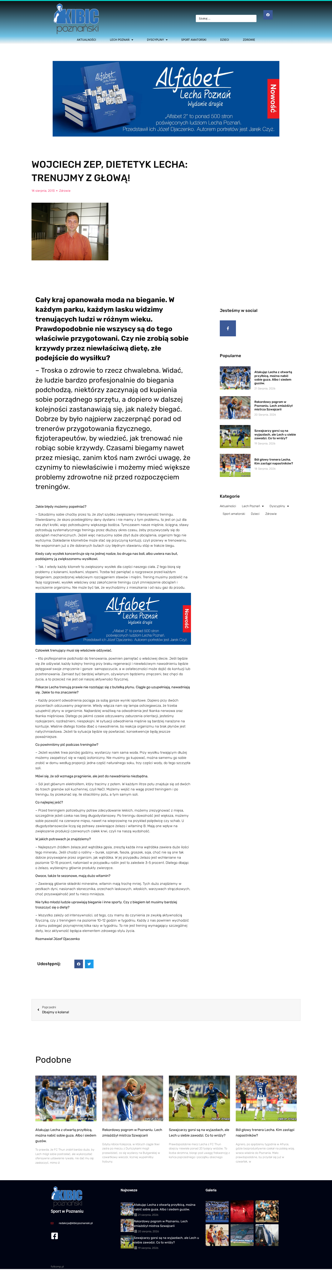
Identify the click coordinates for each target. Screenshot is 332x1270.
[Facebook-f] (228, 328)
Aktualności (86, 40)
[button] (78, 964)
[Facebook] (268, 14)
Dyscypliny (155, 40)
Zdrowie (249, 40)
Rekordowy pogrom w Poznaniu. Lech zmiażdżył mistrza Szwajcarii (273, 405)
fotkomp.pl (57, 1266)
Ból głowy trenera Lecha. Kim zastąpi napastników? (273, 461)
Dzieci (224, 40)
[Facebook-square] (54, 1236)
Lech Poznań (119, 40)
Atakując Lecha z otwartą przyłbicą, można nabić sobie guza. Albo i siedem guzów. (273, 377)
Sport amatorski (193, 40)
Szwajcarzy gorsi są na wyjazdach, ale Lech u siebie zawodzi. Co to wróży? (275, 434)
